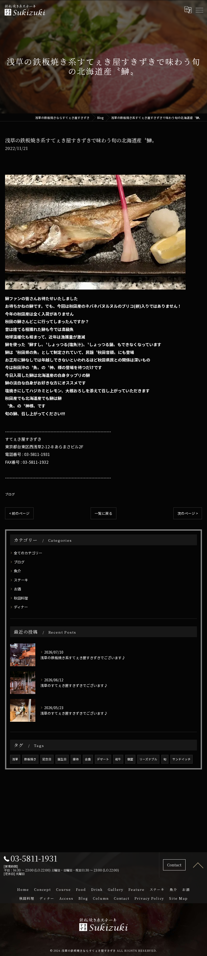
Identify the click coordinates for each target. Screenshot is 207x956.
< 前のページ (19, 513)
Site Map (178, 898)
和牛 (118, 759)
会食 (88, 759)
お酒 (17, 588)
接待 (76, 759)
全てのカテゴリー (28, 552)
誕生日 (62, 759)
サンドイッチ (181, 759)
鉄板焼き (30, 759)
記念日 (46, 759)
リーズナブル (148, 759)
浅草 (15, 759)
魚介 (17, 570)
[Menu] (199, 9)
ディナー (21, 606)
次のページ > (187, 513)
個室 (130, 759)
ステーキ (21, 579)
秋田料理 (21, 598)
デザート (103, 759)
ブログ (10, 494)
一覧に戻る (103, 513)
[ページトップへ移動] (198, 865)
